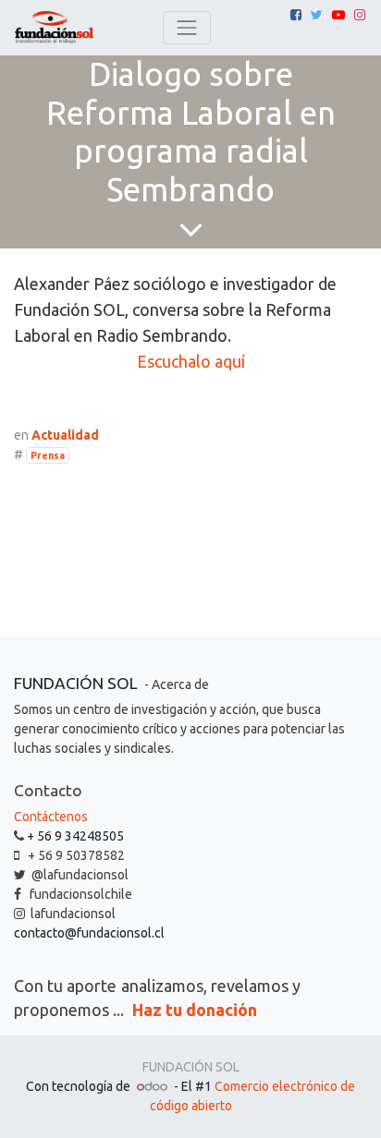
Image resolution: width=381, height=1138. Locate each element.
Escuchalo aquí (191, 361)
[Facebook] (295, 14)
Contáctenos (51, 816)
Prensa (48, 455)
